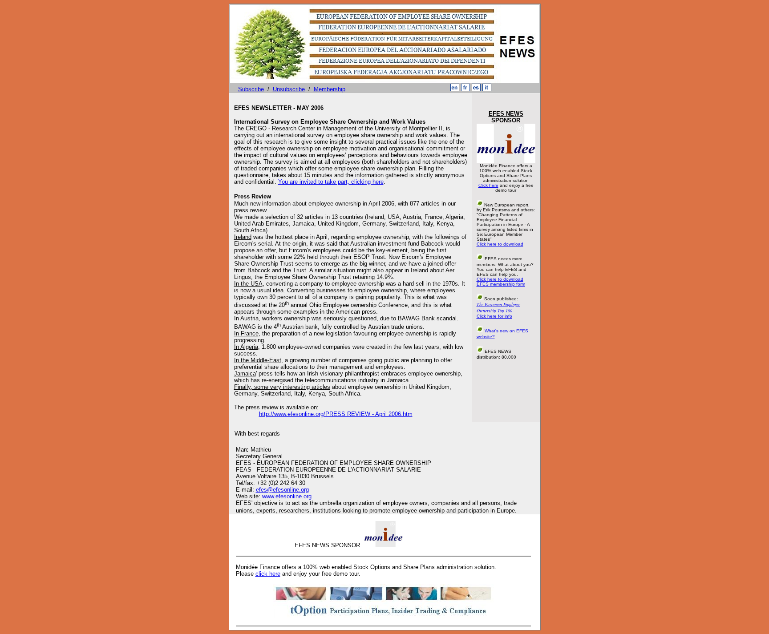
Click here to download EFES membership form (501, 282)
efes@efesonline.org (282, 489)
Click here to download (500, 244)
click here (267, 573)
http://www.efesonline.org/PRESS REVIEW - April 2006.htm (336, 414)
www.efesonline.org (287, 496)
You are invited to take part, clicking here (331, 181)
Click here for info (494, 316)
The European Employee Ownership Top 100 (498, 307)
